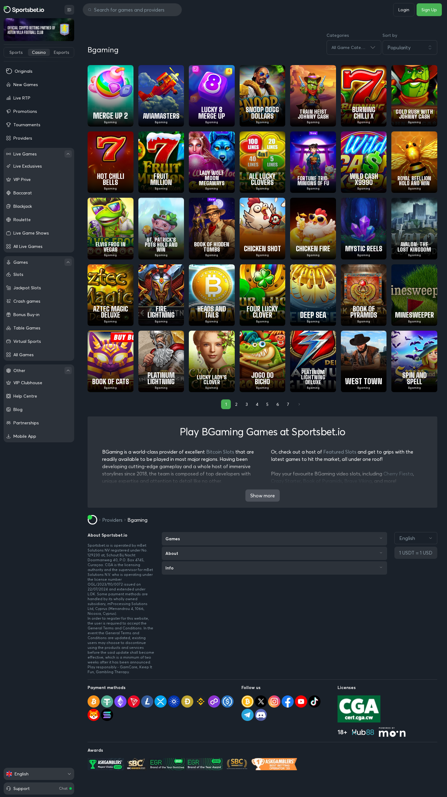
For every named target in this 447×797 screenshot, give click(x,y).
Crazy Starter (286, 481)
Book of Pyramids (322, 481)
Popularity (399, 47)
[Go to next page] (298, 404)
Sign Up (429, 9)
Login (403, 9)
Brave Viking (358, 481)
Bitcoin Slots (220, 452)
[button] (410, 47)
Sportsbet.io (98, 545)
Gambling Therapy (112, 672)
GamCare (128, 667)
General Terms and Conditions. (116, 628)
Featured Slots (339, 452)
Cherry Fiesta (398, 474)
